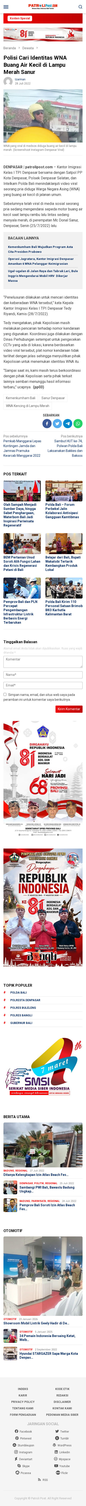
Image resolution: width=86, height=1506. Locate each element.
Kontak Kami (62, 1408)
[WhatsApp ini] (78, 423)
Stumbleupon (26, 1445)
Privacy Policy (23, 1402)
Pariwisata (38, 1201)
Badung (8, 1170)
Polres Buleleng (23, 1007)
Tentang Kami (22, 1408)
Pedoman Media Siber (62, 1414)
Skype (26, 1466)
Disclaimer (62, 1402)
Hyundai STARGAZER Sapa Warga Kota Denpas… (48, 1355)
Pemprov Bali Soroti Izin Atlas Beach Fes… (47, 1207)
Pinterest (26, 1438)
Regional (21, 1170)
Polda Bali (18, 992)
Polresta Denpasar (25, 1000)
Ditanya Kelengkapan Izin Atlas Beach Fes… (36, 1175)
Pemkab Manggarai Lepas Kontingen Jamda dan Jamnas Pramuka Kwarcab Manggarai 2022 (22, 445)
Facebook (26, 1431)
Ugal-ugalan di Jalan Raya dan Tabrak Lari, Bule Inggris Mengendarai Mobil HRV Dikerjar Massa (43, 275)
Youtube (64, 1466)
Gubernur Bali (21, 1023)
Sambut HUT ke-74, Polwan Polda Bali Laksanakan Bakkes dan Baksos (65, 445)
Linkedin (64, 1452)
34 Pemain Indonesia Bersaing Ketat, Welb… (47, 1338)
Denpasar (26, 1183)
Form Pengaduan (23, 1414)
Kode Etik (62, 1389)
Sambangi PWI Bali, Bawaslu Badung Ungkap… (47, 1189)
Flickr (64, 1473)
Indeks (23, 1389)
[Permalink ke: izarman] (8, 81)
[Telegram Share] (67, 423)
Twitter (64, 1431)
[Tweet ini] (57, 423)
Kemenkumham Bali (20, 398)
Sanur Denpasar (53, 398)
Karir (23, 1395)
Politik (39, 1183)
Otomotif (10, 1319)
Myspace (64, 1459)
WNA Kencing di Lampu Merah (27, 406)
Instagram (25, 1452)
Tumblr (64, 1438)
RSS (45, 1480)
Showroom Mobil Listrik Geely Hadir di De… (36, 1323)
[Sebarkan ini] (47, 423)
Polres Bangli (21, 1015)
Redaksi (62, 1395)
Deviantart (25, 1459)
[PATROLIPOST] (43, 6)
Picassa (26, 1473)
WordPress (65, 1445)
